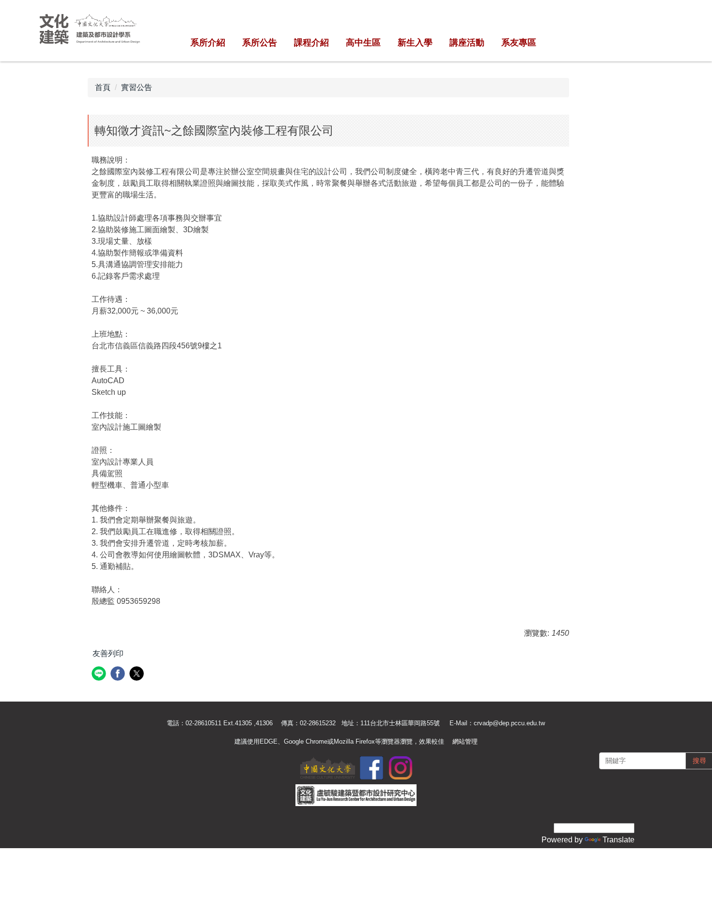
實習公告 (136, 87)
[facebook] (118, 674)
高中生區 (363, 42)
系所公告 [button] (259, 42)
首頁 (102, 87)
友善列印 (108, 653)
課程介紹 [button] (311, 42)
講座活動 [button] (466, 42)
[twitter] (137, 674)
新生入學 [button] (415, 42)
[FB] (371, 767)
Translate (619, 840)
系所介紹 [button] (207, 42)
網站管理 (465, 741)
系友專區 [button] (518, 42)
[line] (100, 674)
